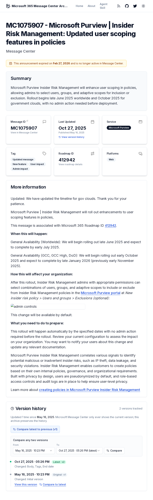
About (91, 5)
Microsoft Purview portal (100, 293)
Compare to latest (54, 484)
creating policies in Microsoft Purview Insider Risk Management (89, 390)
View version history (73, 137)
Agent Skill (103, 5)
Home (79, 5)
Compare (116, 450)
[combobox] (34, 450)
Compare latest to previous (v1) (37, 429)
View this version (26, 484)
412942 (110, 225)
